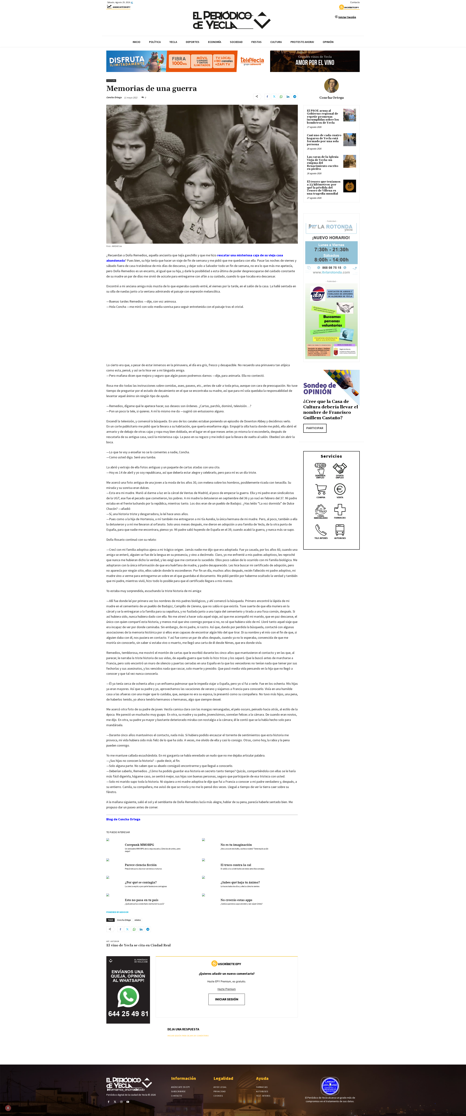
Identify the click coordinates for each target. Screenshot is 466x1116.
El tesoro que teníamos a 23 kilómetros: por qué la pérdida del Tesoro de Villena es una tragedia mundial (323, 187)
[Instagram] (121, 1102)
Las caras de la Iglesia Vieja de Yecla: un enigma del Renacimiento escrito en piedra (322, 163)
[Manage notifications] (8, 1108)
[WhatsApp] (281, 96)
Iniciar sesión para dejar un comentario (188, 1036)
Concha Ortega (114, 97)
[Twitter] (274, 96)
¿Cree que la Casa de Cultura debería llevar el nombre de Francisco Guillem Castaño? (330, 410)
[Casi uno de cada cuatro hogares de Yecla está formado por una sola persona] (349, 139)
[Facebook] (267, 96)
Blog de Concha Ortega (123, 819)
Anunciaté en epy (121, 7)
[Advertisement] (202, 339)
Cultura (111, 80)
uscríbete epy (351, 7)
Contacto (355, 2)
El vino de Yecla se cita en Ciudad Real (139, 945)
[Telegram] (295, 96)
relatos (137, 920)
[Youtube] (128, 1102)
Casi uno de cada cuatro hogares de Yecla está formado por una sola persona (324, 140)
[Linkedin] (288, 96)
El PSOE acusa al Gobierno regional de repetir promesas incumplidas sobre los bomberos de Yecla (323, 117)
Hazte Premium (227, 989)
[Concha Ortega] (331, 85)
